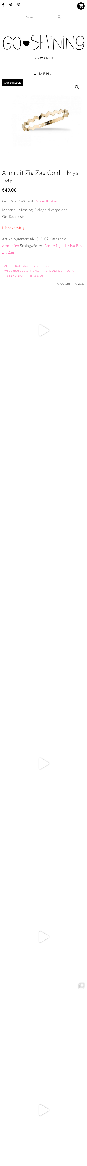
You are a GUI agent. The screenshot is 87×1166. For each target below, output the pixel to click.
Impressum (36, 275)
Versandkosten (46, 201)
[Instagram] (18, 5)
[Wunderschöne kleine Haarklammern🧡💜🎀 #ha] (43, 417)
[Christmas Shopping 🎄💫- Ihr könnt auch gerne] (43, 937)
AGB (7, 265)
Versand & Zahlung (59, 270)
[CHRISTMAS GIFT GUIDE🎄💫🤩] (43, 1110)
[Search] (59, 17)
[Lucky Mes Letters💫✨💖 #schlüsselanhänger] (43, 330)
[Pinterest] (10, 5)
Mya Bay (75, 245)
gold (62, 245)
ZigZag (8, 252)
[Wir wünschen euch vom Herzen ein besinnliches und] (43, 763)
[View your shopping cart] (81, 6)
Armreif (50, 245)
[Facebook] (3, 5)
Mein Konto (13, 275)
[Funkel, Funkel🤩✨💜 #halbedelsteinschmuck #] (43, 503)
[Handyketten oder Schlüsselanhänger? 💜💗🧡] (43, 1023)
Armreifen (10, 245)
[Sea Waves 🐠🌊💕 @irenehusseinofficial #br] (43, 677)
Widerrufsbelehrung (21, 270)
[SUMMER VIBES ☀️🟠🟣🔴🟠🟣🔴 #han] (43, 590)
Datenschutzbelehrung (34, 265)
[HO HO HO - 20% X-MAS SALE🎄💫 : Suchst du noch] (43, 850)
